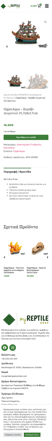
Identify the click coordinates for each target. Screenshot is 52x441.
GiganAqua (19, 151)
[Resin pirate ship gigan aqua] (26, 46)
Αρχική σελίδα (10, 94)
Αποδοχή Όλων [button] (32, 435)
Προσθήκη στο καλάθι (26, 137)
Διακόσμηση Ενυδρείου (29, 144)
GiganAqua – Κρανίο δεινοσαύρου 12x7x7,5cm (21, 270)
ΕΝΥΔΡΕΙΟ (23, 94)
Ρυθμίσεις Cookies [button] (13, 435)
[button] (7, 46)
